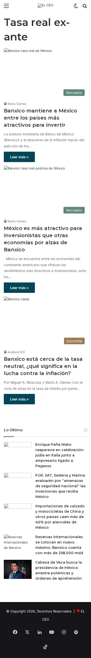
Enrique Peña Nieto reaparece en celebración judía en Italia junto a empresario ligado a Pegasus (59, 455)
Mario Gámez (17, 104)
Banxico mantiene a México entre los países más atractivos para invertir (40, 118)
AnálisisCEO (16, 352)
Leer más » (19, 157)
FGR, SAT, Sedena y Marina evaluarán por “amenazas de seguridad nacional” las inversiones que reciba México (60, 486)
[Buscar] (84, 7)
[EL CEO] (45, 6)
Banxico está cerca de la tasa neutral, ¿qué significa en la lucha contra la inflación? (43, 366)
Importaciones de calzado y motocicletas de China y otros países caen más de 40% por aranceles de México (60, 517)
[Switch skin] (75, 7)
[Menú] (6, 7)
